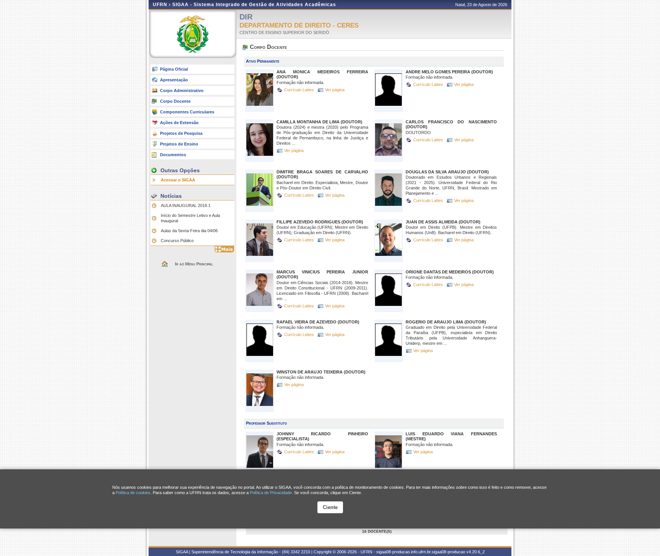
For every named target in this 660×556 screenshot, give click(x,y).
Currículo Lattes (299, 89)
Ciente (330, 507)
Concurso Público (177, 240)
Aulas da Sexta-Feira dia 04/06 (189, 230)
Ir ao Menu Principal (194, 264)
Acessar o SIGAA (178, 180)
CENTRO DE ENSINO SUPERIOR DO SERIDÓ (284, 32)
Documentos (173, 154)
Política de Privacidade (271, 492)
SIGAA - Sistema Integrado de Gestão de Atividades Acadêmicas (254, 4)
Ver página (335, 89)
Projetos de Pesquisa (181, 133)
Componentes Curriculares (187, 112)
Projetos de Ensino (179, 144)
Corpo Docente (175, 101)
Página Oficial (174, 69)
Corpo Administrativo (182, 90)
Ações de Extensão (179, 122)
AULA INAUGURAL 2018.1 (185, 205)
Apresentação (174, 80)
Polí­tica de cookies (133, 492)
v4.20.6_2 (475, 552)
